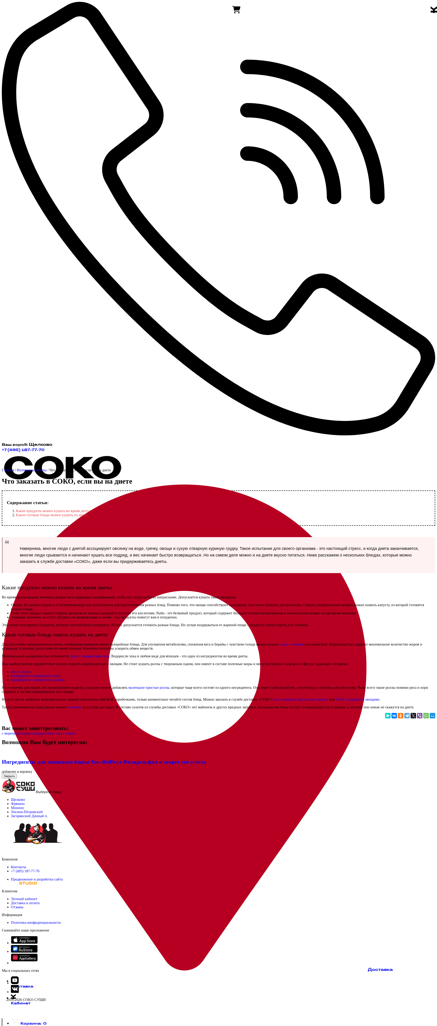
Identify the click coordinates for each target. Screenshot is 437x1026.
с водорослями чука (46, 733)
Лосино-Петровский (27, 812)
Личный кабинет (24, 899)
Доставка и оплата (25, 903)
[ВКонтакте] (394, 715)
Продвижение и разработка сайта (37, 879)
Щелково (18, 799)
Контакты (18, 867)
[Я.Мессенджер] (388, 715)
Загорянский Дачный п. (29, 816)
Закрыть (9, 776)
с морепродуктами (16, 733)
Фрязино (18, 804)
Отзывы (17, 907)
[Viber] (419, 715)
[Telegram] (407, 715)
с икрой (68, 733)
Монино (17, 808)
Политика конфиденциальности (36, 922)
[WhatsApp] (426, 715)
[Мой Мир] (432, 715)
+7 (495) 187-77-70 (23, 449)
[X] (413, 715)
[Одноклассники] (400, 715)
